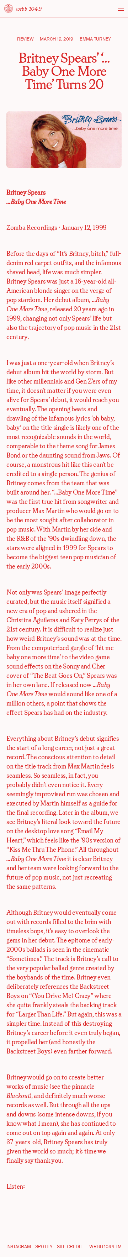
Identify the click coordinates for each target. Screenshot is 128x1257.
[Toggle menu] (121, 9)
